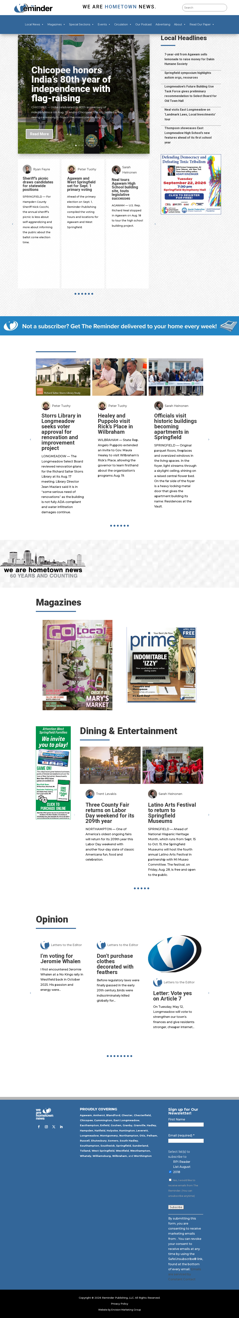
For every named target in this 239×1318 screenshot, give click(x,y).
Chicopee (86, 1120)
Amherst (99, 1115)
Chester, (127, 1115)
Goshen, (116, 1125)
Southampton (89, 1145)
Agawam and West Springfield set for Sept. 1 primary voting (38, 184)
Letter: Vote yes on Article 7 (117, 996)
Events (102, 24)
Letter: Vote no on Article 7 (176, 996)
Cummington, (103, 1120)
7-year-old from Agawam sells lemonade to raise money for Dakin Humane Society (189, 59)
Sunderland (140, 1145)
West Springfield (103, 1150)
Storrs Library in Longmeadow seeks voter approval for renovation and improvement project (61, 431)
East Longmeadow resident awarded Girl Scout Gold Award (128, 186)
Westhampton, (140, 1150)
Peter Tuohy (43, 169)
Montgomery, (109, 1135)
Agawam (86, 1115)
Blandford (113, 1115)
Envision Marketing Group (126, 1309)
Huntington (127, 1130)
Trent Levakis (106, 794)
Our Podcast (143, 24)
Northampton (128, 1135)
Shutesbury (99, 1140)
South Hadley (129, 1140)
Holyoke (112, 1130)
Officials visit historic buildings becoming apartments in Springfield (175, 426)
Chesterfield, (142, 1115)
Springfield (123, 1145)
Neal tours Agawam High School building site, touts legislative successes (81, 189)
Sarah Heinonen (85, 169)
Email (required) (181, 1135)
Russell (85, 1140)
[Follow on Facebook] (39, 1127)
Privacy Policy (119, 1303)
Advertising (163, 24)
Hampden (86, 1130)
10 (98, 145)
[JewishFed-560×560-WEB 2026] (191, 213)
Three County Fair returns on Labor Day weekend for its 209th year (110, 813)
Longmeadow (89, 1135)
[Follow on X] (54, 1127)
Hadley (151, 1125)
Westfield (122, 1150)
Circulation (121, 24)
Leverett (142, 1130)
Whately (85, 1155)
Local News (32, 24)
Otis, (142, 1135)
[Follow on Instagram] (46, 1127)
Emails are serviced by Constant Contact (184, 1274)
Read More (39, 134)
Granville (139, 1125)
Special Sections (79, 24)
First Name (176, 1119)
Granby (127, 1125)
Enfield (104, 1125)
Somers (113, 1140)
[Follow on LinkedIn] (61, 1127)
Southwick (107, 1145)
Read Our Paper (200, 24)
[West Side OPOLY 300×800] (53, 818)
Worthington (143, 1155)
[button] (155, 223)
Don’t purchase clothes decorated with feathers (59, 964)
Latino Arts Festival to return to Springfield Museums (172, 813)
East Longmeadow (126, 1120)
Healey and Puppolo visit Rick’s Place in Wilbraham (115, 423)
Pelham (152, 1135)
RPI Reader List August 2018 (181, 1167)
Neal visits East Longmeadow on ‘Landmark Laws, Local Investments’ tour (190, 114)
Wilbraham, (120, 1155)
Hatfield (99, 1130)
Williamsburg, (102, 1155)
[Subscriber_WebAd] (119, 334)
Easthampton (89, 1125)
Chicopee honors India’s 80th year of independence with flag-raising (71, 84)
